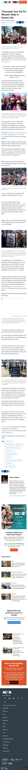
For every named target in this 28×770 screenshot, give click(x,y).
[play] (2, 768)
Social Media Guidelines (8, 738)
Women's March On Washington (14, 444)
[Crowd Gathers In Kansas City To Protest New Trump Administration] (7, 650)
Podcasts (5, 717)
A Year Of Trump (10, 466)
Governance (5, 745)
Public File (5, 748)
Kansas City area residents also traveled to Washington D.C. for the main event (13, 134)
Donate (23, 2)
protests (8, 457)
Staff (4, 726)
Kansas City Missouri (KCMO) (13, 460)
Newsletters (5, 720)
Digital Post (9, 463)
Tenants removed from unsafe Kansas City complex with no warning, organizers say (19, 576)
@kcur (22, 70)
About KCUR (5, 708)
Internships (5, 735)
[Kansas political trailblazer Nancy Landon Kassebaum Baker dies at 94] (6, 564)
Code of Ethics (6, 742)
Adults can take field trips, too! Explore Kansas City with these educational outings (18, 587)
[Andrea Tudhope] (4, 479)
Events (4, 723)
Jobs (4, 732)
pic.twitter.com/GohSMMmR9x (14, 72)
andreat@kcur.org (8, 432)
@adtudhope (9, 430)
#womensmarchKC (14, 70)
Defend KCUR (14, 682)
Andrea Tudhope (10, 20)
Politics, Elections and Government (18, 634)
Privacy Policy (6, 751)
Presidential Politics (11, 454)
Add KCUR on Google (14, 622)
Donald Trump (9, 451)
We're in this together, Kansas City (14, 664)
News (12, 561)
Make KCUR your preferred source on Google (14, 613)
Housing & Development (17, 572)
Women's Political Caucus (12, 447)
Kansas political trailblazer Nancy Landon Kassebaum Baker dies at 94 (18, 565)
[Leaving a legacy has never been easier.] (14, 516)
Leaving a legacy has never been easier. (14, 533)
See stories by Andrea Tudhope (17, 496)
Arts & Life (13, 583)
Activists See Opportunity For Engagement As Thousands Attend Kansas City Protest (18, 640)
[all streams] (26, 768)
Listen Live (5, 711)
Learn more (14, 550)
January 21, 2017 (14, 77)
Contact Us (5, 729)
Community (9, 441)
